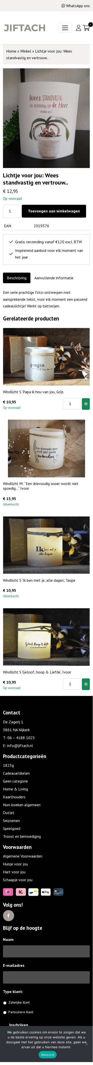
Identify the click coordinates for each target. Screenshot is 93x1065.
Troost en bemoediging (22, 836)
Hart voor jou (14, 871)
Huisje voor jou (15, 863)
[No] (86, 1044)
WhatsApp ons (78, 5)
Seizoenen (11, 820)
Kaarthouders (14, 796)
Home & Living (15, 788)
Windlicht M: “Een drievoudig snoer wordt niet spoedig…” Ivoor (40, 486)
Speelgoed (11, 828)
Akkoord (47, 1055)
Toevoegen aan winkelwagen (54, 210)
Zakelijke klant (19, 1002)
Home (11, 51)
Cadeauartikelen (16, 773)
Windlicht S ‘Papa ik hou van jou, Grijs (33, 391)
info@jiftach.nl (20, 745)
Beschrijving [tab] (16, 277)
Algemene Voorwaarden (22, 856)
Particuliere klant (20, 1012)
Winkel (25, 51)
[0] (86, 28)
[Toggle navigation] (65, 28)
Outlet (8, 812)
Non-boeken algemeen (22, 804)
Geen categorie (15, 781)
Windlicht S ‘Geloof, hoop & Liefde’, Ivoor (37, 672)
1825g (8, 765)
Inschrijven (18, 1024)
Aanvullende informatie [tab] (53, 277)
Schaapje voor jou (17, 879)
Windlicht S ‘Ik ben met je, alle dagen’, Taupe (39, 580)
